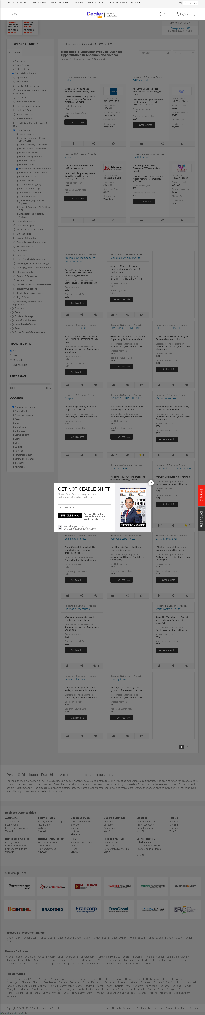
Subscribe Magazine (133, 525)
